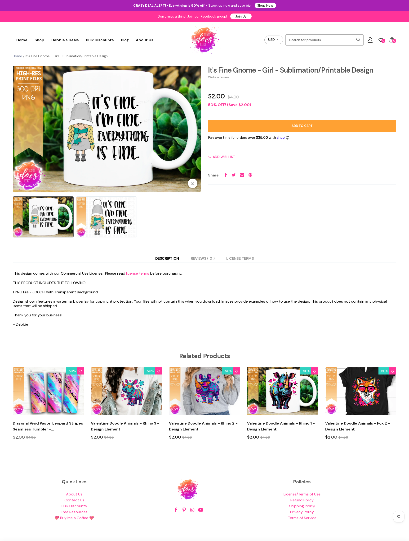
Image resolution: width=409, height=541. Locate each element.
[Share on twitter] (234, 175)
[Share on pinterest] (250, 175)
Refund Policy (302, 500)
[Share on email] (242, 175)
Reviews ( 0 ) (203, 258)
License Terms (240, 258)
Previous (17, 129)
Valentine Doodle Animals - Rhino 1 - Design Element (281, 426)
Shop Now (265, 5)
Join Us (240, 16)
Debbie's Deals (65, 39)
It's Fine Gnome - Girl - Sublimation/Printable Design (290, 70)
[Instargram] (192, 510)
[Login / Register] (370, 40)
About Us (144, 39)
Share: (213, 175)
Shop (39, 39)
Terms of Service (302, 517)
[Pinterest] (184, 510)
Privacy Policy (302, 511)
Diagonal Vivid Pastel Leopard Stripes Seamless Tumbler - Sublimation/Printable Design (48, 426)
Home (21, 39)
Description (167, 258)
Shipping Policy (302, 506)
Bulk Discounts (100, 39)
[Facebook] (176, 510)
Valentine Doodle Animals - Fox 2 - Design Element (357, 426)
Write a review (218, 77)
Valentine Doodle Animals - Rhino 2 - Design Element (203, 426)
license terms (137, 273)
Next (196, 129)
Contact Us (74, 500)
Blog (125, 39)
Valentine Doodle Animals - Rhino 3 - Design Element (125, 426)
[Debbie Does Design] (204, 40)
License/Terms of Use (302, 494)
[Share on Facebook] (225, 175)
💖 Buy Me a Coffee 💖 (74, 517)
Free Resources (74, 511)
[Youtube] (201, 510)
